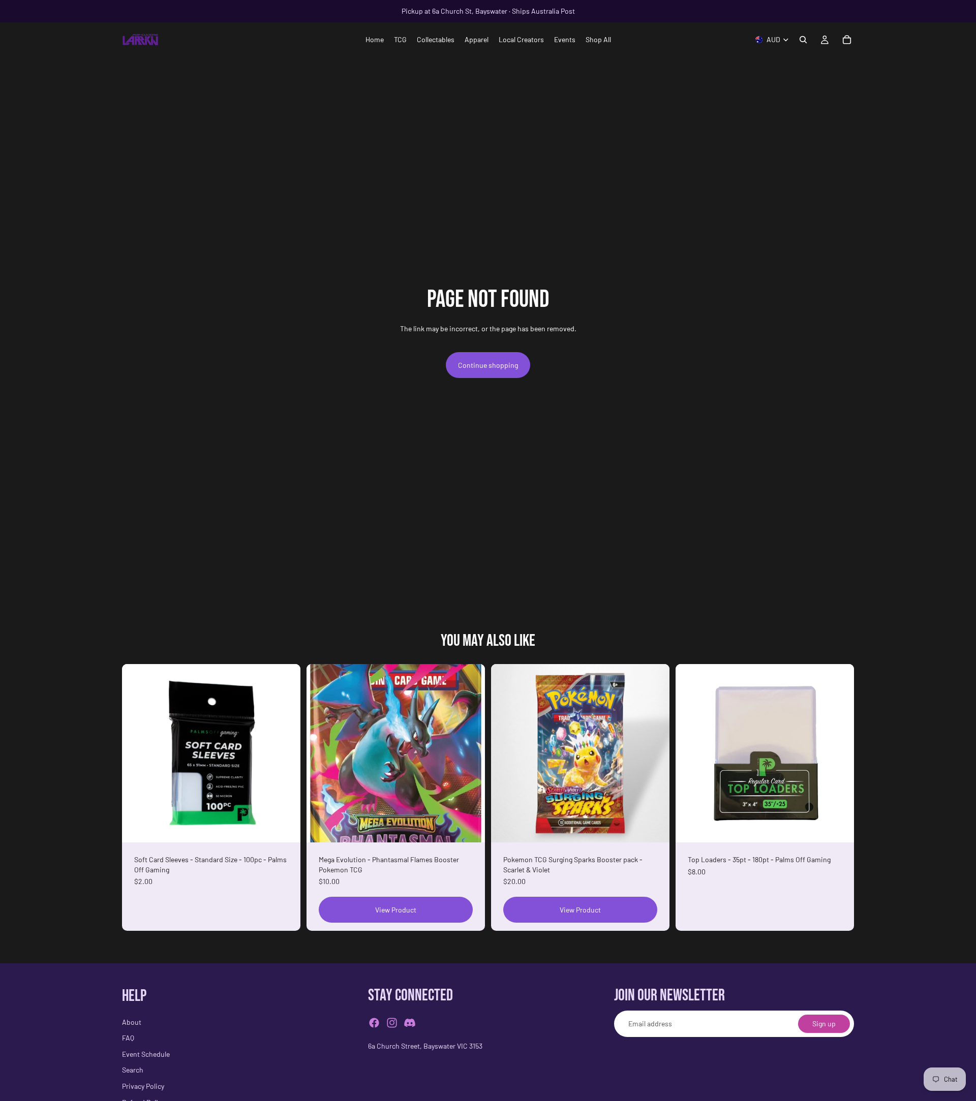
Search (132, 1070)
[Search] (803, 39)
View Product (395, 909)
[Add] (285, 826)
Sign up (824, 1024)
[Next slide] (469, 753)
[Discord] (410, 1023)
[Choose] (838, 826)
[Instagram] (392, 1023)
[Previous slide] (322, 753)
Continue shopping (488, 365)
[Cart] (847, 39)
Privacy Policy (143, 1086)
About (131, 1022)
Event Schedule (146, 1054)
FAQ (128, 1038)
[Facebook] (374, 1023)
